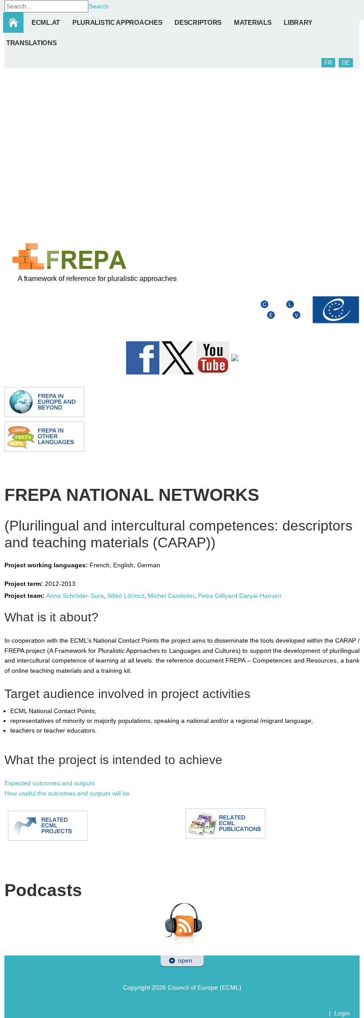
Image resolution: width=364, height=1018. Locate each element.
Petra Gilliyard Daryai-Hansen (239, 595)
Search (99, 6)
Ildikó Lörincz (125, 595)
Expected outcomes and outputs (49, 783)
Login (342, 1013)
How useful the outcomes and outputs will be (67, 793)
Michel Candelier (170, 595)
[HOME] (17, 22)
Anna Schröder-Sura (75, 595)
